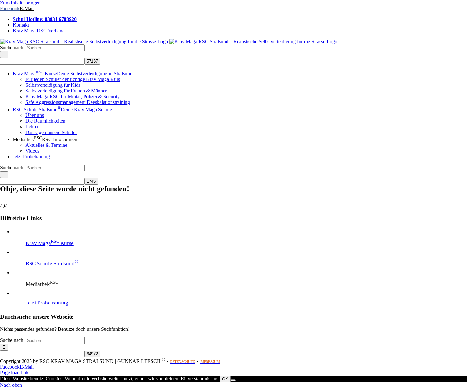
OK (225, 379)
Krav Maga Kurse (50, 243)
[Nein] (233, 380)
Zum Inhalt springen (20, 2)
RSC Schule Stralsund (52, 264)
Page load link (14, 372)
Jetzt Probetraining (47, 303)
